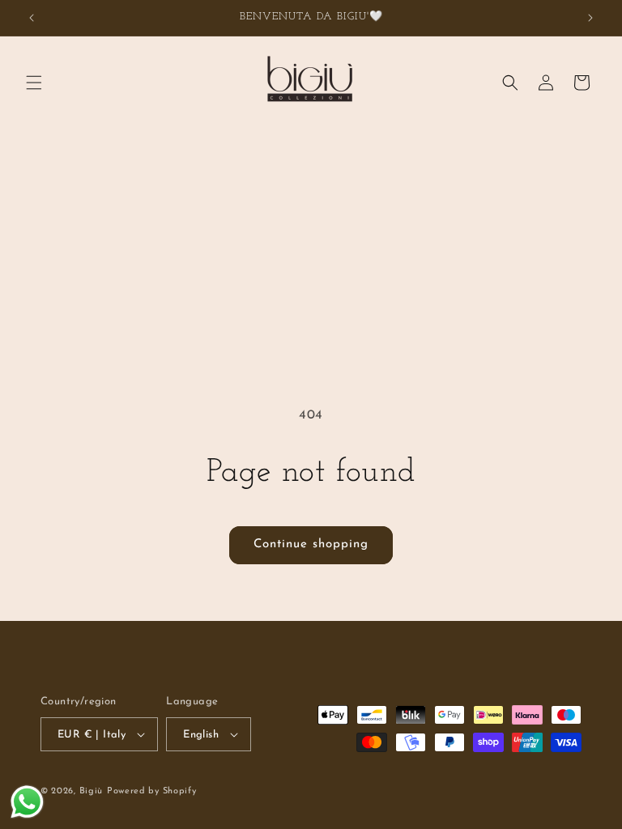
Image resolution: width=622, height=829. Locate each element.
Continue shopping (311, 544)
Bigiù (91, 791)
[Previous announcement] (31, 18)
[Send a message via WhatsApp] (27, 802)
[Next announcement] (590, 18)
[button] (34, 82)
